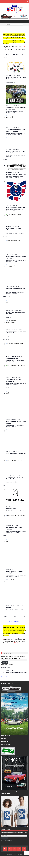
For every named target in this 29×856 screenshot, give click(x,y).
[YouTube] (10, 849)
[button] (27, 1)
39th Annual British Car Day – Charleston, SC (13, 380)
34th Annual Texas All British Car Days (16, 453)
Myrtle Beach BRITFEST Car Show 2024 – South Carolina (15, 357)
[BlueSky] (14, 849)
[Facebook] (5, 849)
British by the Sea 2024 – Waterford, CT (16, 174)
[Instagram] (19, 849)
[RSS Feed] (24, 849)
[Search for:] (14, 24)
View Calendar (4, 676)
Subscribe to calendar (14, 621)
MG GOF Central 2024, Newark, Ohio (15, 207)
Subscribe (5, 662)
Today (14, 616)
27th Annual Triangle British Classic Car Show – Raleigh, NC (15, 130)
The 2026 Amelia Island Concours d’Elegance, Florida (15, 507)
